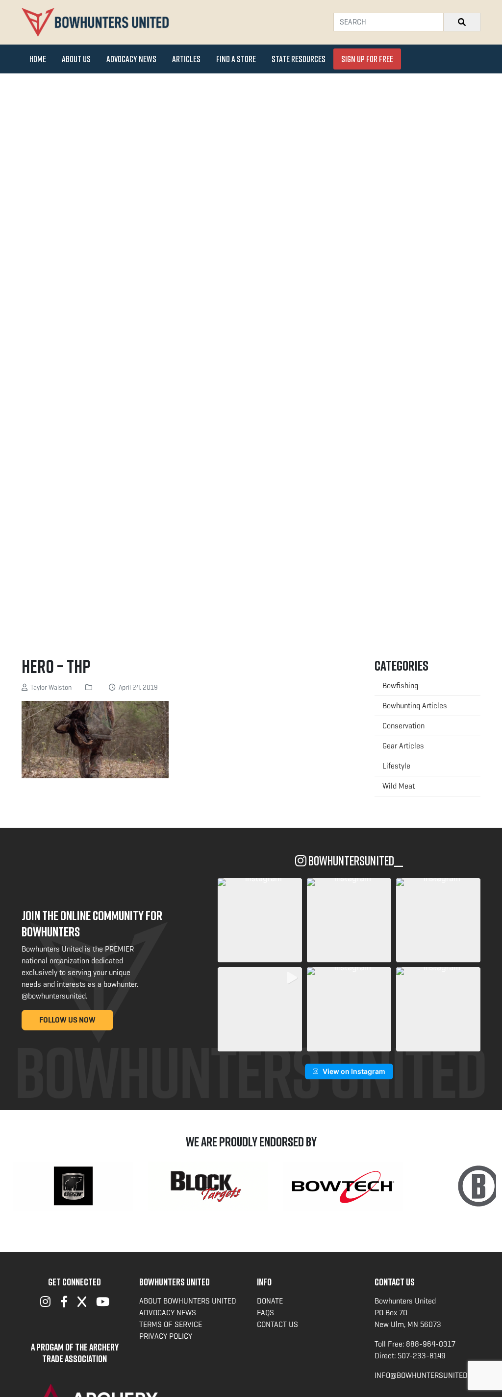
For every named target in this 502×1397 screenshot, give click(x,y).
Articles (186, 58)
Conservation (403, 726)
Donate (270, 1301)
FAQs (265, 1312)
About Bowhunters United (187, 1301)
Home (37, 58)
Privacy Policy (165, 1336)
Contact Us (277, 1324)
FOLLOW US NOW (67, 1020)
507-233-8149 (422, 1355)
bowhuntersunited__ (354, 860)
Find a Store (236, 58)
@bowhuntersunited (54, 996)
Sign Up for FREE (367, 58)
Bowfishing (400, 685)
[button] (260, 920)
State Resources (299, 58)
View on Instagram (354, 1071)
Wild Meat (398, 786)
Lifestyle (396, 766)
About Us (76, 58)
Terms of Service (170, 1324)
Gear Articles (403, 746)
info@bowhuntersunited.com (429, 1375)
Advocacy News (131, 58)
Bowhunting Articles (414, 705)
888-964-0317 (430, 1344)
